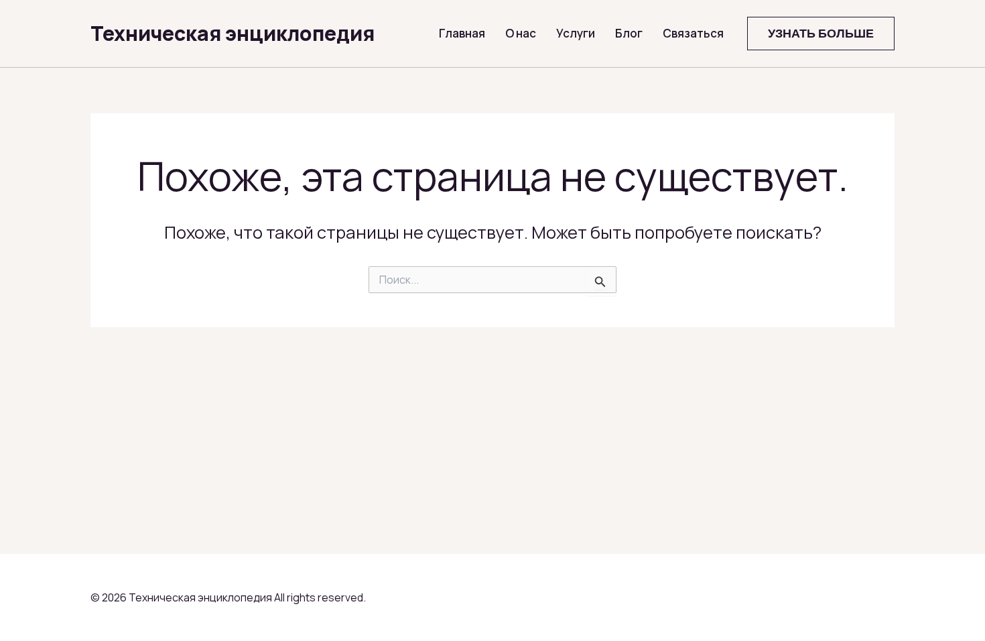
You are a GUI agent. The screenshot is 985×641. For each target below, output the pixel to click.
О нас (520, 33)
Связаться (693, 33)
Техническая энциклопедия (232, 33)
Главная (462, 33)
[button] (821, 33)
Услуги (575, 33)
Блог (629, 33)
